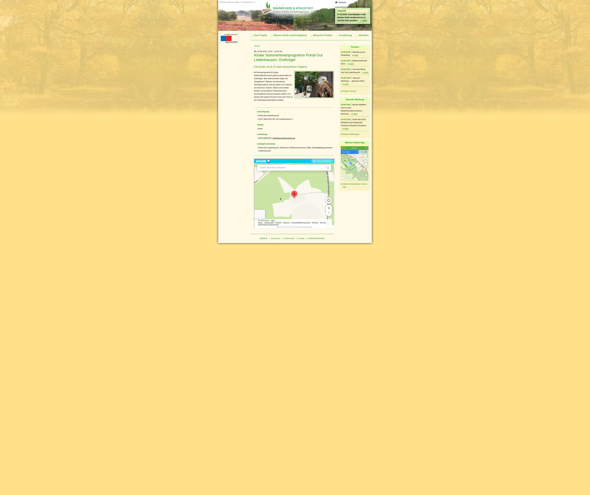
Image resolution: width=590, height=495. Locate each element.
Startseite (342, 2)
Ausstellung (345, 35)
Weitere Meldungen (351, 134)
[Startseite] (238, 3)
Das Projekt (260, 35)
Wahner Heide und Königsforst (290, 35)
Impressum (275, 238)
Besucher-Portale (322, 35)
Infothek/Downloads (316, 238)
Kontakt (301, 238)
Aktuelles (363, 35)
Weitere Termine (349, 91)
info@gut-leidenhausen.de (284, 138)
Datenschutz (289, 238)
